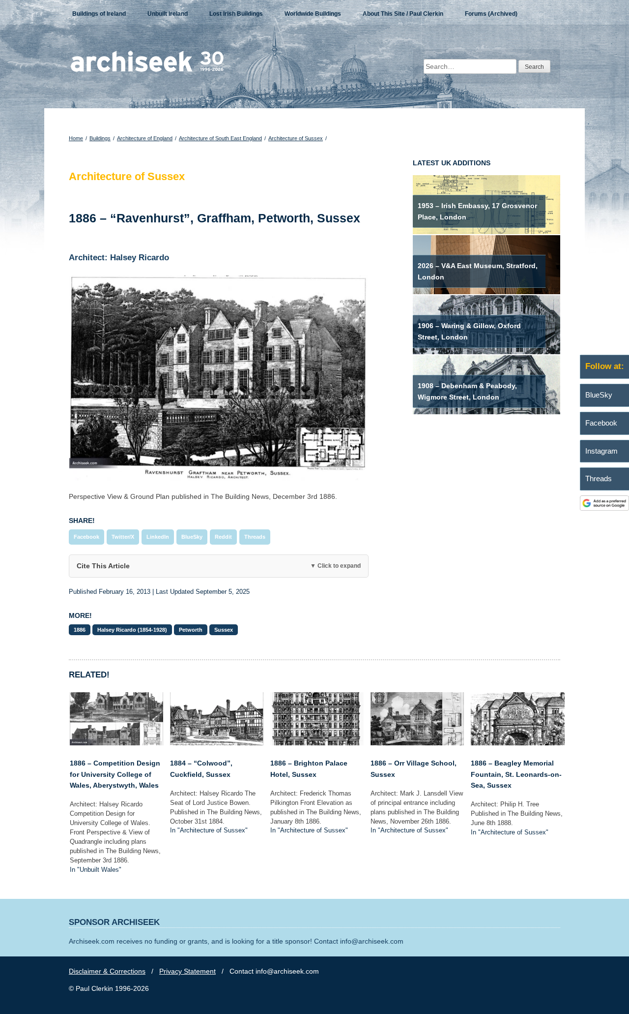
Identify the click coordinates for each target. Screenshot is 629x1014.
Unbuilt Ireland (167, 13)
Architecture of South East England (220, 138)
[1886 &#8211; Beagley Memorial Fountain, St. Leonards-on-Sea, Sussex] (517, 743)
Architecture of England (144, 138)
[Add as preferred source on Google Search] (604, 508)
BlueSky (191, 537)
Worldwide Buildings (313, 13)
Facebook (86, 537)
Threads (254, 537)
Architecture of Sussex (295, 138)
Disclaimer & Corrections (107, 971)
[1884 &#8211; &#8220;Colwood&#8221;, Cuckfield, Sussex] (216, 743)
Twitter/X (123, 537)
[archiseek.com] (147, 71)
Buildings (100, 138)
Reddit (223, 537)
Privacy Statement (187, 971)
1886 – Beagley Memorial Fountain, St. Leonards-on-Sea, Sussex (516, 774)
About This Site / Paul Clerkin (403, 13)
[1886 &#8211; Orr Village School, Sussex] (417, 743)
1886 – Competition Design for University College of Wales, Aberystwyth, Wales (115, 774)
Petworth (190, 630)
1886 (80, 630)
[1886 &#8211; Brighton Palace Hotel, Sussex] (317, 743)
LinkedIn (157, 537)
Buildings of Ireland (99, 13)
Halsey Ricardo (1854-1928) (132, 630)
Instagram (601, 451)
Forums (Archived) (491, 13)
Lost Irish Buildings (236, 13)
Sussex (223, 630)
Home (76, 138)
